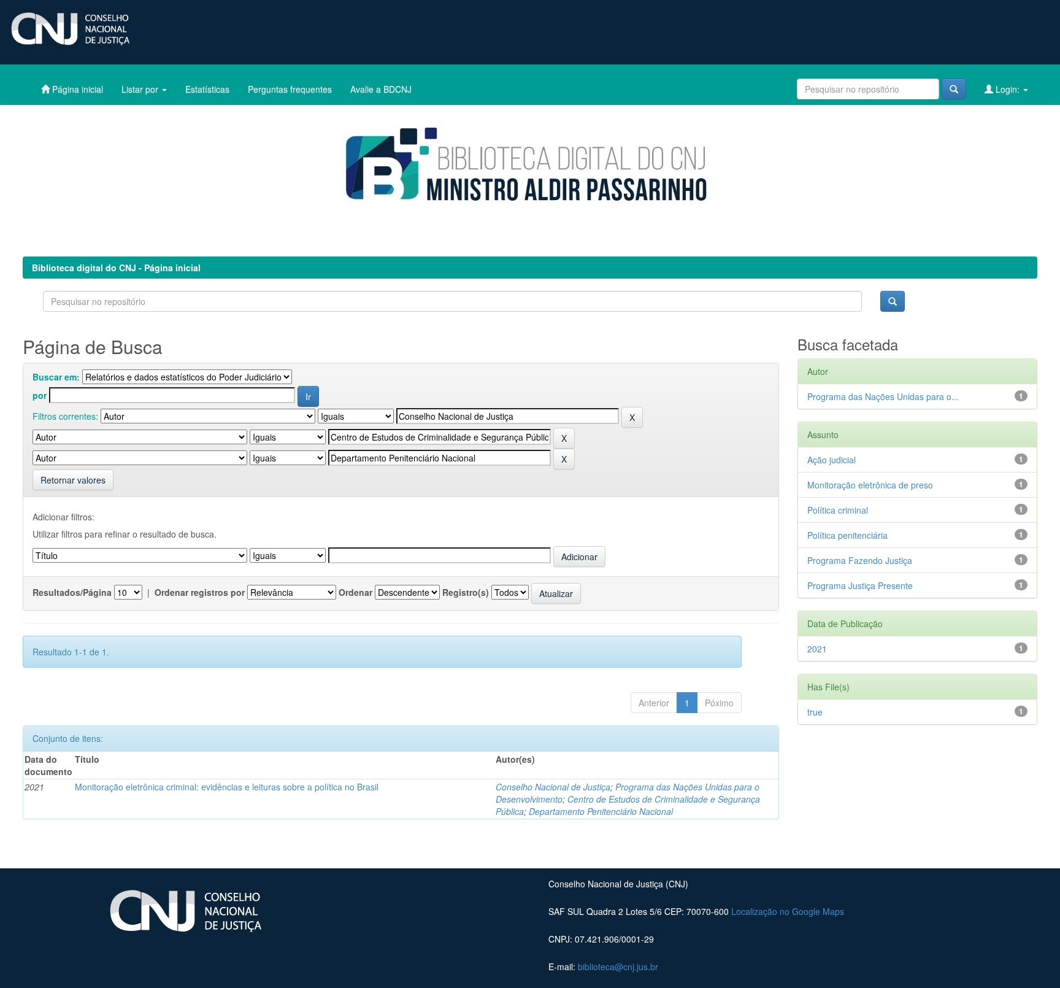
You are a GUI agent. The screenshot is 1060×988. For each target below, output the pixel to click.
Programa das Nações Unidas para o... (883, 396)
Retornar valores (73, 480)
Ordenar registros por (200, 592)
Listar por (141, 89)
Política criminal (837, 510)
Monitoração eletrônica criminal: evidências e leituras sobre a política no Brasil (226, 787)
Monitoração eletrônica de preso (870, 485)
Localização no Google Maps (787, 911)
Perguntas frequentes (290, 89)
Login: (1007, 89)
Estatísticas (207, 89)
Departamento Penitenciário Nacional (601, 811)
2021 (817, 649)
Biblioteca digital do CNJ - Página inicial (116, 267)
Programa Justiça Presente (860, 585)
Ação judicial (831, 459)
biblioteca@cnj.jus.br (618, 966)
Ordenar (355, 592)
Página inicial (76, 89)
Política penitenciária (847, 535)
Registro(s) (465, 592)
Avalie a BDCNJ (381, 89)
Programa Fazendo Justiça (859, 560)
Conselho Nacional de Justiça (553, 787)
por (40, 395)
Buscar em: (56, 377)
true (815, 712)
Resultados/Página (72, 592)
